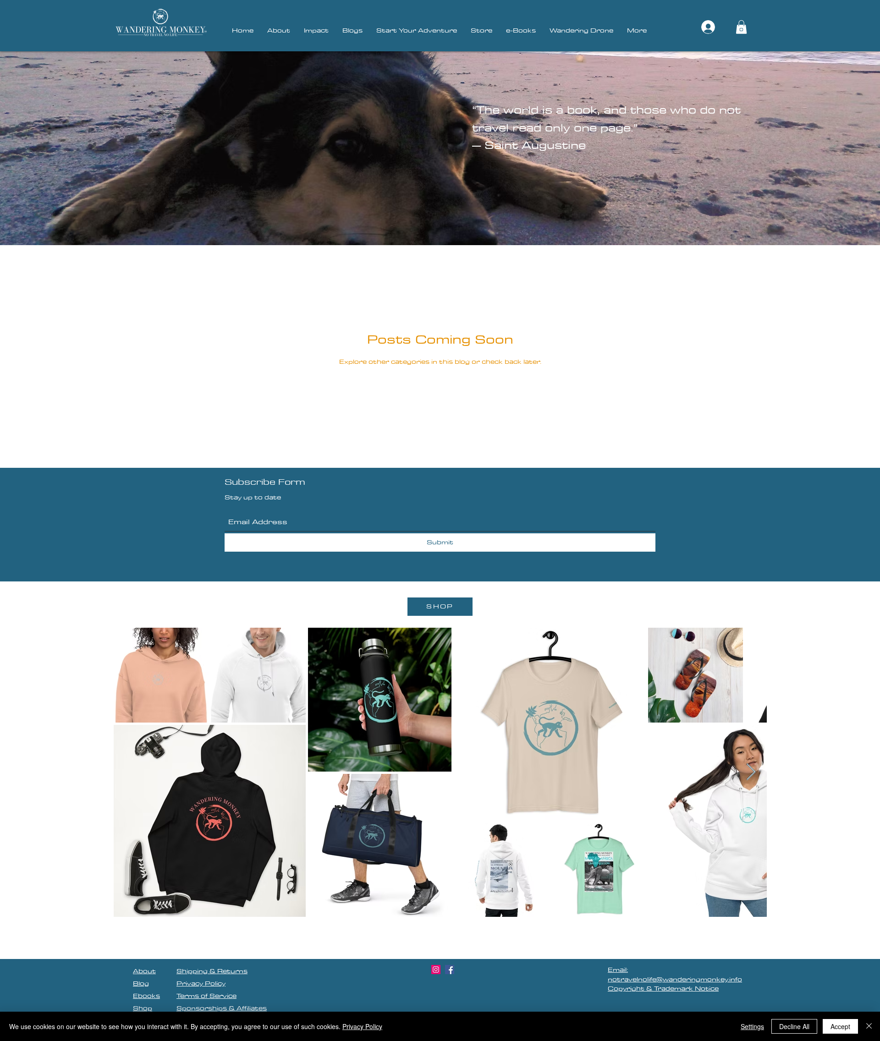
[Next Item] (751, 772)
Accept (840, 1026)
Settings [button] (752, 1026)
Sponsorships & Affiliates (221, 1008)
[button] (741, 27)
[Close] (869, 1026)
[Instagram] (435, 969)
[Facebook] (449, 969)
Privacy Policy (362, 1026)
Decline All (794, 1026)
